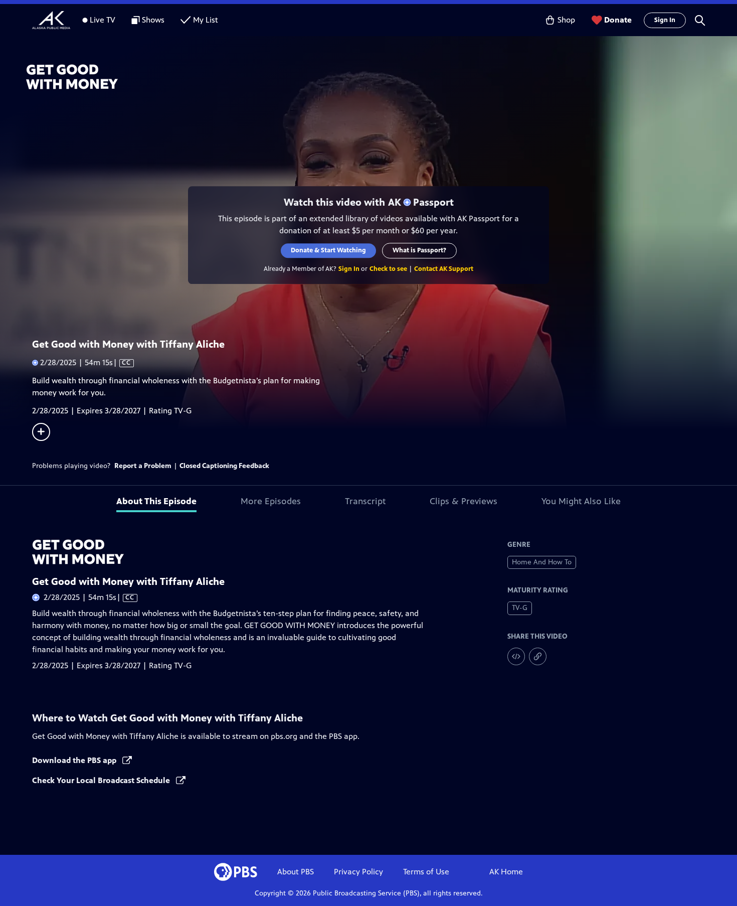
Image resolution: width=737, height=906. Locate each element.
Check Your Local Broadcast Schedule (102, 780)
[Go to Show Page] (381, 76)
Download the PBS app (75, 760)
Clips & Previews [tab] (463, 501)
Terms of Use (426, 871)
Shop (566, 20)
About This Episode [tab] (156, 501)
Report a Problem (142, 466)
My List (205, 20)
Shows (153, 20)
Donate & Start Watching (328, 250)
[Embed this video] (516, 656)
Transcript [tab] (365, 501)
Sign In (664, 20)
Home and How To (542, 562)
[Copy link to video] (537, 656)
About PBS (295, 871)
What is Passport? (419, 250)
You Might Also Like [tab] (581, 501)
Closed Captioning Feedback (224, 466)
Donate (618, 20)
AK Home (506, 871)
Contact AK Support (443, 269)
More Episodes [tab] (271, 501)
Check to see (388, 269)
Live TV (102, 20)
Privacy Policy (358, 871)
